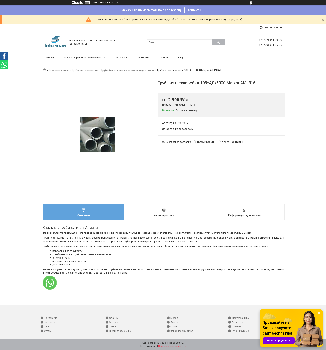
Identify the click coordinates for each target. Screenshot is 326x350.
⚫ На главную (48, 317)
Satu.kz (180, 343)
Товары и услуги (58, 70)
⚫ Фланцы (111, 317)
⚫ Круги (172, 326)
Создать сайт (99, 2)
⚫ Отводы (111, 322)
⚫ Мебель (173, 317)
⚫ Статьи (46, 330)
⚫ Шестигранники (238, 317)
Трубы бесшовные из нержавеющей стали (127, 70)
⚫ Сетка (110, 326)
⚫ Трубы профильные (118, 330)
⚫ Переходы (236, 322)
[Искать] (218, 42)
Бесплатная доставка (178, 141)
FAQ (180, 57)
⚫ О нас (45, 326)
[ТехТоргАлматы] (55, 42)
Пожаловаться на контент (172, 346)
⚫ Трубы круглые (238, 330)
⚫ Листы (172, 322)
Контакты (194, 10)
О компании (120, 57)
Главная (49, 57)
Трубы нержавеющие (85, 70)
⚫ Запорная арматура (180, 330)
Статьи (164, 57)
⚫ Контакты (47, 322)
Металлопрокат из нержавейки (82, 57)
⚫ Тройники (235, 326)
